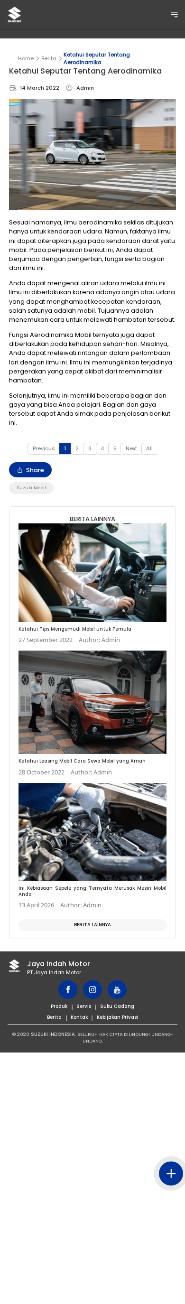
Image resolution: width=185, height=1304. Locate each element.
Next (131, 448)
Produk (59, 1006)
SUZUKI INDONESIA (53, 1034)
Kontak (79, 1017)
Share (35, 470)
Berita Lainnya (92, 925)
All (149, 448)
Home (26, 58)
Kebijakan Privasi (117, 1017)
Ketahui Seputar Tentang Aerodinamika (97, 58)
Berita (48, 58)
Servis (83, 1006)
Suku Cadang (117, 1006)
